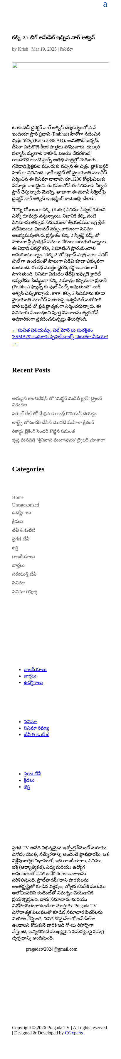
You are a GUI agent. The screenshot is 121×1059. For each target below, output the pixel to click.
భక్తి (15, 547)
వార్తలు (18, 565)
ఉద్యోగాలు (21, 512)
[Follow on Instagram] (40, 979)
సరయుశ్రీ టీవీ (24, 574)
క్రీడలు (17, 521)
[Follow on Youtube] (52, 979)
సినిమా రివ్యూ (24, 591)
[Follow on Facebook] (16, 979)
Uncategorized (25, 504)
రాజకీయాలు (23, 556)
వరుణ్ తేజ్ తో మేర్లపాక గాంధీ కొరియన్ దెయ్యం (54, 413)
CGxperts (74, 1032)
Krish (23, 49)
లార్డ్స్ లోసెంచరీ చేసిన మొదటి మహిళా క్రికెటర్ (53, 422)
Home (17, 497)
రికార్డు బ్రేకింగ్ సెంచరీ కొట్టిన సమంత (43, 431)
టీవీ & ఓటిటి (23, 530)
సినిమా (66, 49)
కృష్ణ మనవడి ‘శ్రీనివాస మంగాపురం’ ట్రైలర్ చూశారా (58, 439)
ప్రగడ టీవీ (20, 538)
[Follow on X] (28, 979)
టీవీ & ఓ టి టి (36, 734)
